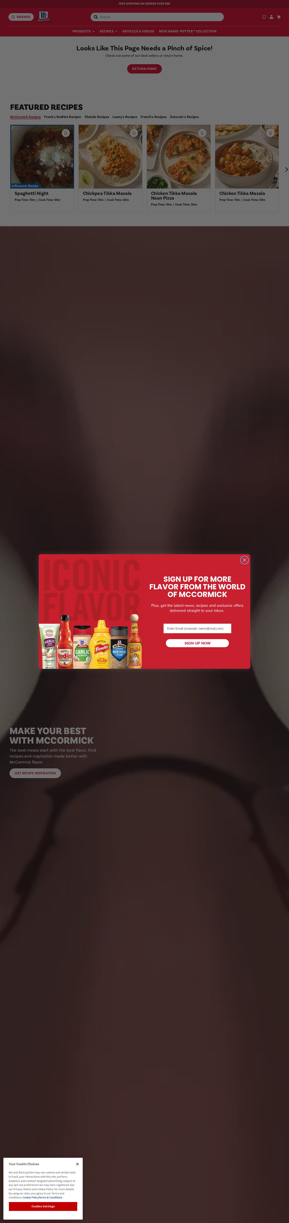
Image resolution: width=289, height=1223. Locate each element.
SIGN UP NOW (197, 643)
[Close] (77, 1164)
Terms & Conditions (50, 1197)
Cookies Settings (43, 1206)
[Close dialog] (244, 560)
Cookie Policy (30, 1197)
